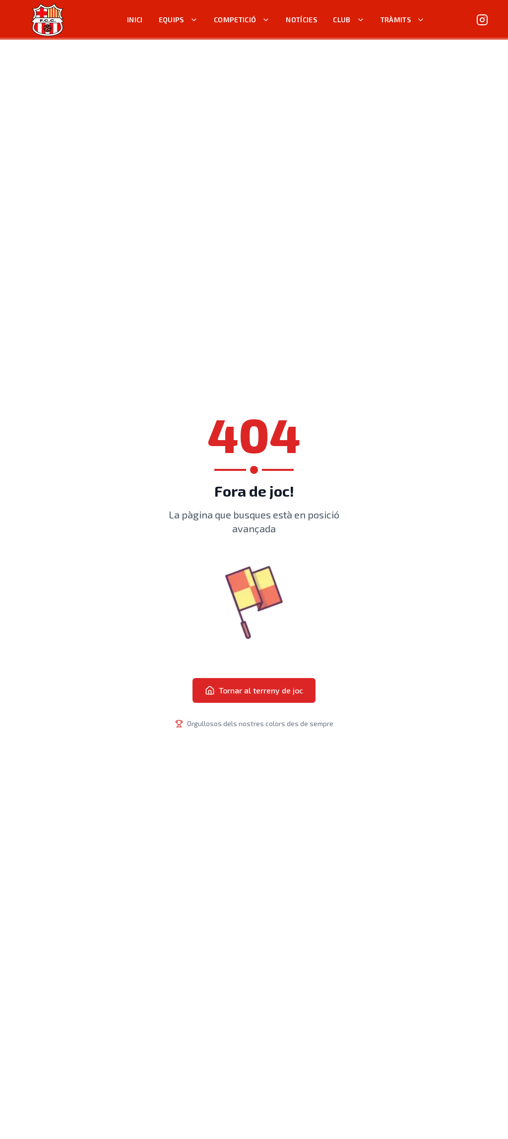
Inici (135, 19)
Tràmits (396, 19)
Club (341, 19)
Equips (171, 19)
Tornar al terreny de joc (261, 690)
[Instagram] (482, 20)
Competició (235, 19)
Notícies (301, 19)
